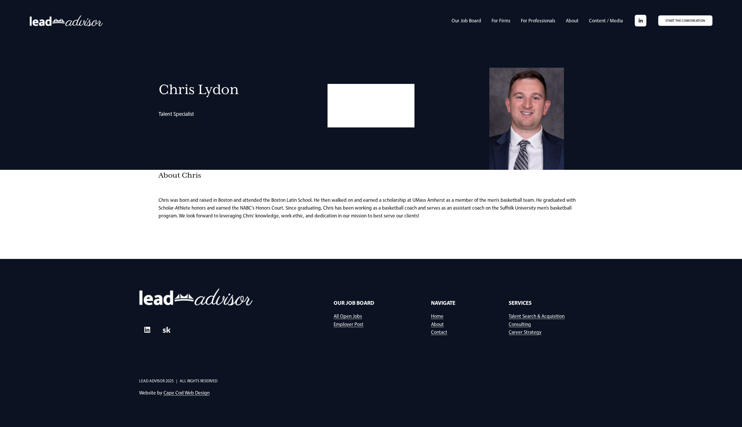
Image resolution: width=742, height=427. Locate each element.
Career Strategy (525, 332)
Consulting (520, 324)
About (572, 21)
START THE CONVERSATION (685, 21)
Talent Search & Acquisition (537, 316)
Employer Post (348, 324)
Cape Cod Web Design (186, 393)
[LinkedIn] (640, 20)
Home (437, 316)
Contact (439, 332)
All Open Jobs (348, 316)
